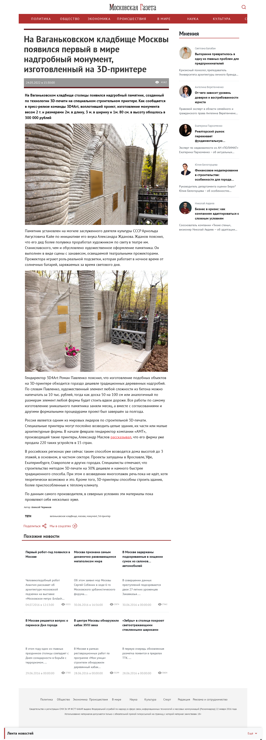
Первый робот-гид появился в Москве (48, 554)
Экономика (99, 19)
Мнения (189, 33)
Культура (222, 19)
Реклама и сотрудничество (210, 699)
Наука (193, 19)
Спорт (167, 699)
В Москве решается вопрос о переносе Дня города (47, 622)
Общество (70, 19)
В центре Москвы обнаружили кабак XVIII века (96, 622)
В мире (164, 19)
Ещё (250, 733)
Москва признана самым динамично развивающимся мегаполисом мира (95, 556)
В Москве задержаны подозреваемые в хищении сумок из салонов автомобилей (142, 559)
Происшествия (131, 19)
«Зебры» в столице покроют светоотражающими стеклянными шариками (143, 625)
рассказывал (121, 437)
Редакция (184, 699)
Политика (41, 19)
